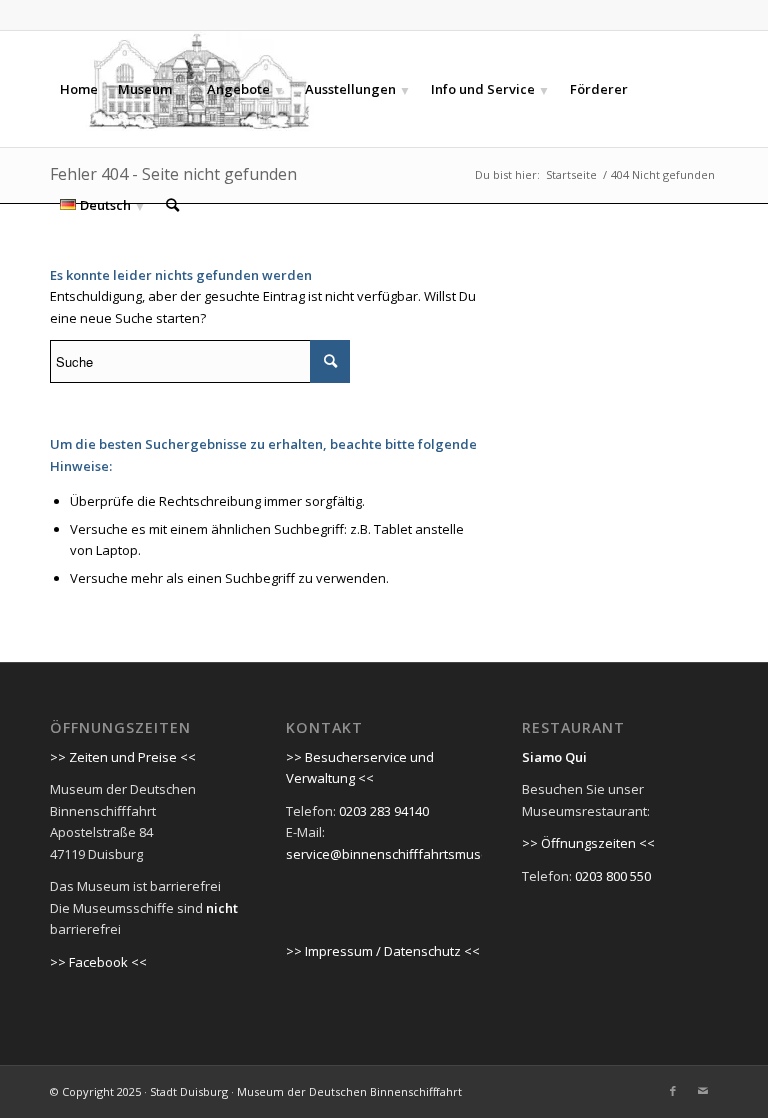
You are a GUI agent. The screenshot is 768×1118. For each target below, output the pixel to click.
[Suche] (172, 205)
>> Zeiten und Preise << (123, 757)
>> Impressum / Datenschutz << (383, 951)
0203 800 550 (613, 876)
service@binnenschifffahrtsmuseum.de (406, 854)
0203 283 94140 (384, 811)
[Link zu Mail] (703, 1091)
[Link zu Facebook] (673, 1091)
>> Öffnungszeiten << (588, 843)
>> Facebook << (98, 962)
